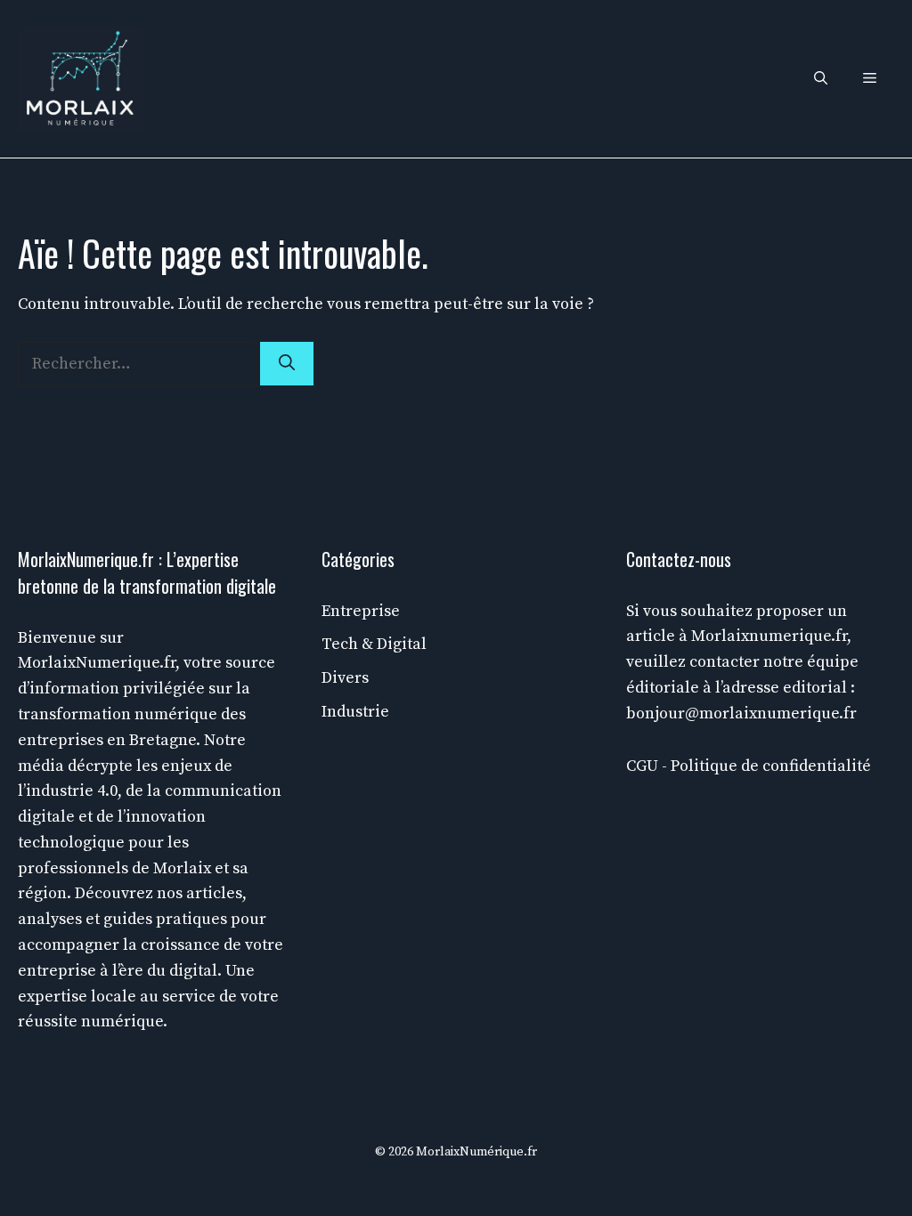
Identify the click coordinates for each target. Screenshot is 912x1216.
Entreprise (361, 611)
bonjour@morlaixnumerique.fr (741, 713)
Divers (345, 678)
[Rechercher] (287, 363)
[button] (820, 79)
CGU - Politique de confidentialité (748, 766)
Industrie (355, 711)
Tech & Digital (374, 644)
